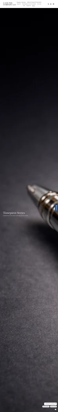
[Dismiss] (55, 403)
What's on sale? (53, 406)
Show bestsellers (46, 406)
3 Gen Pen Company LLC (9, 4)
